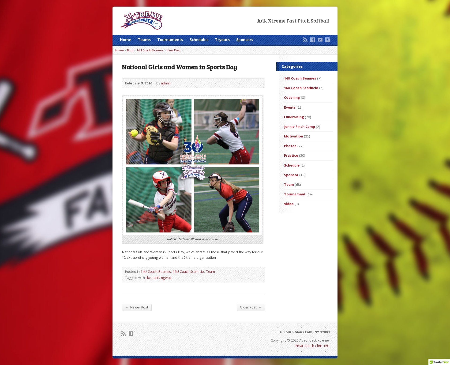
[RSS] (305, 39)
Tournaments (170, 39)
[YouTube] (320, 39)
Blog (130, 50)
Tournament (295, 194)
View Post (173, 50)
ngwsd (166, 277)
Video (289, 204)
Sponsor (291, 175)
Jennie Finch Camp (299, 126)
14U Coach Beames (149, 50)
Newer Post (136, 307)
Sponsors (244, 39)
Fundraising (294, 117)
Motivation (293, 136)
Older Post (251, 307)
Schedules (199, 39)
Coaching (292, 97)
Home (125, 39)
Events (290, 107)
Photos (290, 146)
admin (166, 83)
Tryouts (222, 39)
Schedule (292, 165)
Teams (144, 39)
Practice (291, 155)
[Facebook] (312, 39)
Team (210, 271)
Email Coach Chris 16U (312, 345)
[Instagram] (327, 39)
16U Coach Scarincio (188, 271)
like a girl (152, 277)
